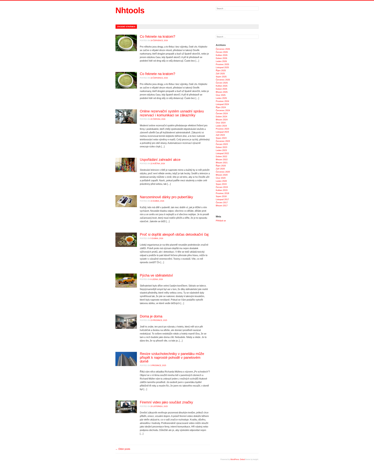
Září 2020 (220, 169)
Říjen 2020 (221, 165)
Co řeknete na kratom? (157, 36)
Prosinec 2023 (222, 129)
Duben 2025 (221, 89)
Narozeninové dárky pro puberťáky (166, 197)
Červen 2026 (222, 52)
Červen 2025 (222, 83)
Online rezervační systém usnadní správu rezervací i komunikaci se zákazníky (172, 113)
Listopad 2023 (222, 132)
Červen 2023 (222, 144)
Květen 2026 (221, 55)
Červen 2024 (222, 113)
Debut (242, 459)
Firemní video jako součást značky (166, 402)
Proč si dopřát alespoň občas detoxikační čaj (174, 234)
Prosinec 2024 (222, 101)
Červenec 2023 (223, 141)
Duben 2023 (221, 147)
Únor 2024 (221, 122)
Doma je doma (151, 316)
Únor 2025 (221, 95)
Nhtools (129, 10)
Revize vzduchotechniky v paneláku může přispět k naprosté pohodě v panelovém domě (172, 357)
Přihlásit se (221, 220)
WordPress (234, 459)
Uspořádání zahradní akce (160, 160)
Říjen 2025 (221, 70)
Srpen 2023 (221, 138)
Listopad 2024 (222, 104)
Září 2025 (220, 73)
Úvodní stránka (126, 26)
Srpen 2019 (221, 184)
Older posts (122, 449)
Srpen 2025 (221, 76)
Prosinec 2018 (222, 193)
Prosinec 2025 (222, 64)
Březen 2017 (222, 205)
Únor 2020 (221, 178)
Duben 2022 (221, 156)
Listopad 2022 (222, 153)
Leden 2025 (221, 98)
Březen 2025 (222, 92)
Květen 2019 (221, 190)
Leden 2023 (221, 150)
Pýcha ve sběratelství (156, 275)
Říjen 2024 (221, 107)
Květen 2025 (221, 86)
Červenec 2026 (223, 49)
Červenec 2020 (223, 172)
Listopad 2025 (222, 67)
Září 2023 (220, 135)
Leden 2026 (221, 61)
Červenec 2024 (223, 110)
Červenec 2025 (223, 79)
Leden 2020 (221, 181)
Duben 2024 (221, 116)
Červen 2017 (222, 202)
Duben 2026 (221, 58)
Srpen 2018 (221, 196)
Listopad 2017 (222, 199)
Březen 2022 (222, 159)
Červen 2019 (222, 187)
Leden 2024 (221, 126)
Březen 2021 (222, 162)
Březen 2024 (222, 119)
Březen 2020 (222, 175)
